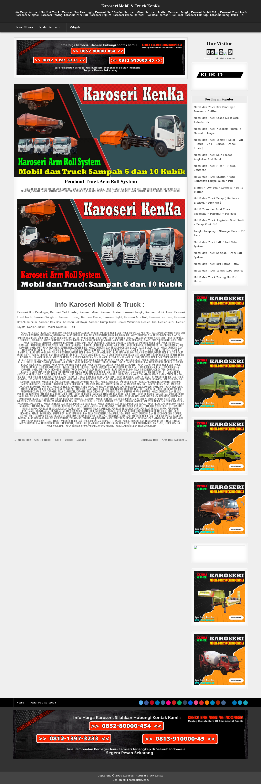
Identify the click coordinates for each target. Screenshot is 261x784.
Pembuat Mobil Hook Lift (158, 406)
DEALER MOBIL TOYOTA (30, 359)
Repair (35, 413)
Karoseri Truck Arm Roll (61, 391)
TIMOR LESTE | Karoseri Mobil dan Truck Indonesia (101, 423)
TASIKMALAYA (144, 418)
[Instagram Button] (163, 702)
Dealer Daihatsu (154, 345)
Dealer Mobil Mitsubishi (86, 355)
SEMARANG (112, 413)
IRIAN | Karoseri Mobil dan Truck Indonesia (109, 376)
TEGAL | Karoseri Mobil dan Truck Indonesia (77, 420)
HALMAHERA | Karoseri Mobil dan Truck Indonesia (102, 372)
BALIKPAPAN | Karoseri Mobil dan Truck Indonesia (80, 335)
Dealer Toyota (100, 362)
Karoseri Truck (153, 389)
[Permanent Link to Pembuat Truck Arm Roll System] (101, 130)
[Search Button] (245, 702)
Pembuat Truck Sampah (153, 408)
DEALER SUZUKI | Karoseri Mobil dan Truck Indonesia (62, 362)
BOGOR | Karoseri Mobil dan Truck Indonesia (117, 340)
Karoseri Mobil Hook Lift (34, 389)
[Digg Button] (190, 702)
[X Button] (141, 702)
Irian (82, 376)
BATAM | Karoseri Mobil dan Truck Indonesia (101, 337)
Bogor (88, 340)
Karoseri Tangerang (87, 389)
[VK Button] (223, 702)
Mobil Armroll (121, 191)
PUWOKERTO (128, 411)
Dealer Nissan (116, 359)
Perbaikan (173, 408)
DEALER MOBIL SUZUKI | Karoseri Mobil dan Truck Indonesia (149, 357)
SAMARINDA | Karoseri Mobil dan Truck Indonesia (79, 413)
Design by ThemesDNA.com (131, 780)
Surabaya (113, 416)
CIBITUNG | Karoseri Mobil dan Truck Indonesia (78, 342)
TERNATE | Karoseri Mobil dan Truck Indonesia (137, 420)
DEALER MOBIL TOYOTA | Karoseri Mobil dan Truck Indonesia (75, 359)
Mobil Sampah (138, 191)
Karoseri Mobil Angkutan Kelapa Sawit (92, 386)
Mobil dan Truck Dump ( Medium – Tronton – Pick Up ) (217, 200)
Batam (72, 337)
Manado (113, 396)
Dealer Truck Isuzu (116, 364)
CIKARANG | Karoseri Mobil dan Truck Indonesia (56, 345)
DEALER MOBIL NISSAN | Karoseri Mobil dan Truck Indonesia (61, 357)
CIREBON (87, 345)
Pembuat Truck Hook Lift (125, 408)
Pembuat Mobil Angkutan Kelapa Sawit (94, 406)
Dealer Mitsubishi (51, 350)
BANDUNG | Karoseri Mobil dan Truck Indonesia (145, 335)
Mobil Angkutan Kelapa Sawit (45, 401)
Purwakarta (42, 411)
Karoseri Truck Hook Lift (90, 391)
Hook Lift (74, 376)
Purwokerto (114, 411)
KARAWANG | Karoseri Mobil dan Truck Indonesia (136, 379)
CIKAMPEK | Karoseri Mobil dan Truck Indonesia (153, 342)
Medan (140, 398)
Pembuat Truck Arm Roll (96, 408)
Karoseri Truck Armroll (71, 191)
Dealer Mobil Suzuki (105, 357)
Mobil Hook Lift (88, 401)
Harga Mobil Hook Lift (81, 374)
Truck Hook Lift (54, 425)
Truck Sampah (172, 191)
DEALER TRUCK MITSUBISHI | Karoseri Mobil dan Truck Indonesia (96, 367)
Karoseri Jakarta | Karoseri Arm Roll (126, 384)
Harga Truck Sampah (108, 189)
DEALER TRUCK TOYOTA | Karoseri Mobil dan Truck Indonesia (119, 369)
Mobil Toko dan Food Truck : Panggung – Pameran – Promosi (215, 211)
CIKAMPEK (121, 342)
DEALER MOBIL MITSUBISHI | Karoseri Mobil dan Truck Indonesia (135, 355)
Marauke (79, 398)
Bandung (113, 335)
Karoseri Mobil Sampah (44, 191)
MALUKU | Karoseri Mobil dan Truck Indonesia (83, 396)
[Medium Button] (179, 702)
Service (24, 416)
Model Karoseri (49, 27)
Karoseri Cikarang (52, 384)
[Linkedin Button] (157, 702)
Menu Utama (24, 27)
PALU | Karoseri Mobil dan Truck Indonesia (114, 403)
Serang (177, 413)
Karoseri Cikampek (31, 384)
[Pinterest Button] (152, 702)
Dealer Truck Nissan (143, 367)
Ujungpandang (89, 425)
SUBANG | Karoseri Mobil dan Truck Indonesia (70, 416)
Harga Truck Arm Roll (171, 374)
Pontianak (28, 411)
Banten (176, 335)
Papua (142, 403)
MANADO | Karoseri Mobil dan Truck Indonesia (144, 396)
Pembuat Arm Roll (41, 406)
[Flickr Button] (168, 702)
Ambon (86, 332)
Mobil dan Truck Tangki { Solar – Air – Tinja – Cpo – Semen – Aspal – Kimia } (218, 144)
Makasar (97, 394)
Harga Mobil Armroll (35, 189)
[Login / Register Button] (240, 702)
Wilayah (75, 27)
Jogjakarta (35, 379)
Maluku (53, 396)
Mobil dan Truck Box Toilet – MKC (217, 264)
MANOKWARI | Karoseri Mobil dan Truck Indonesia (46, 398)
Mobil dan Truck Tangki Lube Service (218, 271)
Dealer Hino (67, 347)
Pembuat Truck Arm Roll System (101, 182)
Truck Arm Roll (173, 423)
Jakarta (139, 376)
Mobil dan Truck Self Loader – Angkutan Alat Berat (214, 157)
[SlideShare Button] (234, 702)
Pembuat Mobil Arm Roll (130, 406)
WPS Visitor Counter (225, 58)
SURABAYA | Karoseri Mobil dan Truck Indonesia (145, 416)
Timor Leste (66, 423)
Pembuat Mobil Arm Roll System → (164, 440)
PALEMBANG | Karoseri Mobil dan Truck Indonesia (57, 403)
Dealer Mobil (132, 350)
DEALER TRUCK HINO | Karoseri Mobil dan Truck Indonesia (74, 364)
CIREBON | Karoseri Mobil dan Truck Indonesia (118, 345)
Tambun (177, 416)
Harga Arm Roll (138, 372)
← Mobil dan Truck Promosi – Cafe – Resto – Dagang (50, 440)
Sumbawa (101, 416)
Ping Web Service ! (43, 703)
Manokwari (176, 396)
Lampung (34, 394)
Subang (39, 416)
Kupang (137, 391)
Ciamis (147, 340)
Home (20, 703)
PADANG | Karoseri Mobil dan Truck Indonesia (159, 401)
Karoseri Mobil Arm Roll (127, 386)
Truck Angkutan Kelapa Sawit (146, 423)
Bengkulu (25, 340)
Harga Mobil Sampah (59, 189)
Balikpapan (46, 335)
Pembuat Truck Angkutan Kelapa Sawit (60, 408)
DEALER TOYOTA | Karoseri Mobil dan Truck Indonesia (138, 362)
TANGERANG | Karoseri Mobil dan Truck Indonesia (109, 418)
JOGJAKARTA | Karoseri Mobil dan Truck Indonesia (69, 379)
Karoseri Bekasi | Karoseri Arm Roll (80, 381)
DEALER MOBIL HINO (81, 352)
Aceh (30, 332)
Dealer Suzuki (25, 362)
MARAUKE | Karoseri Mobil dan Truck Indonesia (110, 398)
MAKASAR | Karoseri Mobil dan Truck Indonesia (128, 394)
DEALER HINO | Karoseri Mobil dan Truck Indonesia (101, 347)
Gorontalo (159, 369)
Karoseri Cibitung (170, 381)
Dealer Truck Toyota (74, 369)
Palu (87, 403)
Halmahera (68, 372)
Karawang (102, 379)
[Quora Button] (218, 702)
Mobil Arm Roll (70, 401)
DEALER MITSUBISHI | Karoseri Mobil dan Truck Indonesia (93, 350)
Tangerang (75, 418)
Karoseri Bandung (30, 381)
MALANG (160, 394)
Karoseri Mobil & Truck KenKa (130, 6)
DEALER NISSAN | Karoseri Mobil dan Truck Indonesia (153, 359)
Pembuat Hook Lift (62, 406)
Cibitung (47, 342)
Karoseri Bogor (109, 381)
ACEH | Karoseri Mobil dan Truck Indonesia (57, 332)
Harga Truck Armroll (84, 189)
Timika (167, 420)
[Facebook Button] (146, 702)
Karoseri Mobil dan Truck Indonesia (162, 386)
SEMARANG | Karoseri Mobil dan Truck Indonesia (145, 413)
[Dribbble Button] (196, 702)
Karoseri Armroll (152, 189)
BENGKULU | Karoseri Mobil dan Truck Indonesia (58, 340)
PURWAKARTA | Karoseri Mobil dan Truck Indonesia (78, 411)
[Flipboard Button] (201, 702)
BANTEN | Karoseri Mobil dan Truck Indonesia (42, 337)
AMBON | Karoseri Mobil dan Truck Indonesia (115, 332)
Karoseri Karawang (158, 384)
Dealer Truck (175, 362)
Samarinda (45, 413)
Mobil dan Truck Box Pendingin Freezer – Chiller (214, 109)
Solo (31, 416)
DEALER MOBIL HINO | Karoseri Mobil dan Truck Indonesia (122, 352)
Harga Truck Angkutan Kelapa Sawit (138, 374)
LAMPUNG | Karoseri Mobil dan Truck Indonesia (65, 394)
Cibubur (110, 342)
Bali (154, 332)
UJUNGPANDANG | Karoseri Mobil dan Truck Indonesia (127, 425)
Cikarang (24, 345)
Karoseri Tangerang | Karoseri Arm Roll (121, 389)
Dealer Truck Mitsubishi (47, 367)
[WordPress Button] (212, 702)
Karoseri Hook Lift (74, 384)
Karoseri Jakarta (95, 384)
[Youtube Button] (174, 702)
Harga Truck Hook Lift (30, 376)
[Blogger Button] (207, 702)
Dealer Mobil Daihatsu (152, 350)
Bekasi (130, 337)
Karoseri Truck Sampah (99, 191)
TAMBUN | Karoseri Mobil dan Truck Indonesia (43, 418)
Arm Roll (146, 332)
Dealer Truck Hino (31, 364)
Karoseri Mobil (61, 386)
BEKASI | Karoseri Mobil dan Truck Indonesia (159, 337)
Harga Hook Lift (157, 372)
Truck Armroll (155, 191)
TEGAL (48, 420)
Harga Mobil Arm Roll (56, 374)
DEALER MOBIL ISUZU (164, 352)
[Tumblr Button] (185, 702)
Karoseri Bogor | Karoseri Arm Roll (139, 381)
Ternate (106, 420)
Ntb (116, 401)
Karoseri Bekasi (50, 381)
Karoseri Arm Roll (131, 189)
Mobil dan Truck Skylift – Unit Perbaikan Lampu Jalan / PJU (214, 179)
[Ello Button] (229, 702)
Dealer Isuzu (137, 347)
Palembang (23, 403)
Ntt (121, 401)
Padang (129, 401)
